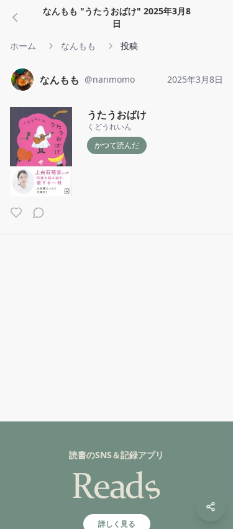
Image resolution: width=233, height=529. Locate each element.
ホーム (23, 46)
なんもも (78, 46)
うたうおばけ (117, 114)
